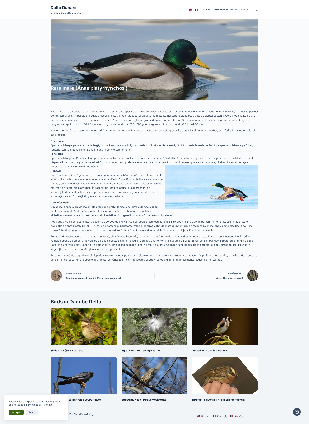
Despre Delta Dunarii (225, 9)
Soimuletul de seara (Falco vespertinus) (76, 399)
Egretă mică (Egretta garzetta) (141, 350)
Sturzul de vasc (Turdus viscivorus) (144, 399)
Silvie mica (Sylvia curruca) (67, 350)
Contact (246, 9)
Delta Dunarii (63, 7)
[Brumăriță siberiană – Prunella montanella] (225, 375)
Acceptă (16, 412)
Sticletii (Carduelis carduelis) (210, 350)
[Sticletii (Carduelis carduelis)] (225, 327)
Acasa (206, 9)
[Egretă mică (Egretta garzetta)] (154, 327)
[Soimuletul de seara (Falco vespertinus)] (84, 375)
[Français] (196, 10)
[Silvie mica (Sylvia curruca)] (84, 327)
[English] (190, 10)
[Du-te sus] (297, 412)
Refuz (32, 412)
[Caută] (257, 10)
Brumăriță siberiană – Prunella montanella (218, 399)
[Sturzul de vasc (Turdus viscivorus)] (154, 375)
